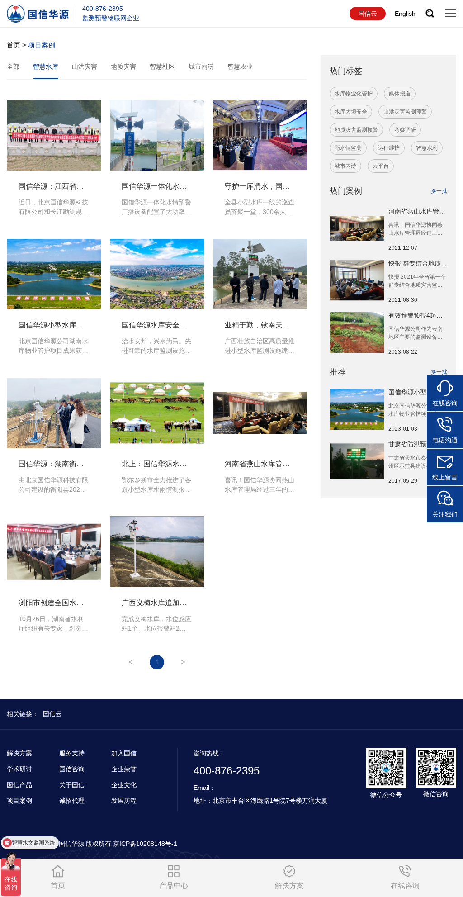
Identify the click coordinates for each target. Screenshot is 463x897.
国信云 (367, 13)
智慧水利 (427, 148)
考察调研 (405, 130)
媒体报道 (400, 93)
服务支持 (72, 753)
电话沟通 (445, 440)
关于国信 (72, 784)
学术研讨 (19, 769)
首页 (13, 45)
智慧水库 (45, 66)
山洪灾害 (84, 66)
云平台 (381, 166)
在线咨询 (445, 403)
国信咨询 (72, 769)
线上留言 (445, 477)
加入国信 (124, 753)
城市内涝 (201, 66)
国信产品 (19, 784)
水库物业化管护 (354, 93)
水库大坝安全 (351, 112)
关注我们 (445, 514)
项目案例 (19, 800)
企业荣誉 (124, 769)
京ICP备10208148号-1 (145, 843)
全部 (13, 66)
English (405, 13)
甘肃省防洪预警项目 (416, 444)
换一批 (439, 191)
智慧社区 (162, 66)
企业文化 (124, 784)
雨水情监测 (348, 148)
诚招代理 (72, 800)
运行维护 (389, 148)
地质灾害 (123, 66)
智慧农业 (240, 66)
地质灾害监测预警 (356, 130)
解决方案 (19, 753)
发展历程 (124, 800)
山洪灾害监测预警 (405, 112)
